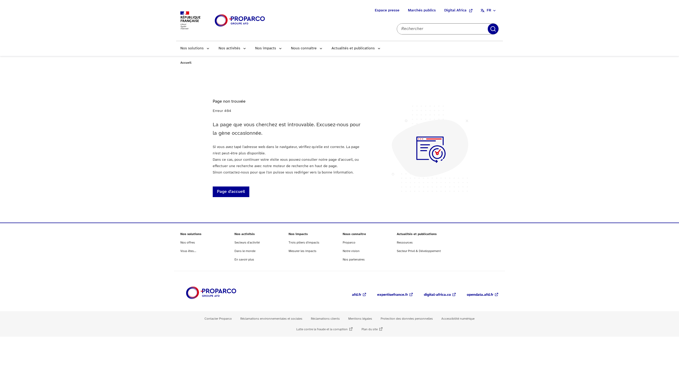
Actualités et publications (353, 48)
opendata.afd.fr (480, 295)
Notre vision (351, 251)
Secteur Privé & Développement (419, 251)
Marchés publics (422, 10)
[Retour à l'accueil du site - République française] (240, 20)
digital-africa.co (437, 295)
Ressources (405, 242)
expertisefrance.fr (392, 295)
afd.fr (356, 295)
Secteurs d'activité (247, 242)
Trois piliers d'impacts (304, 242)
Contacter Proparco (218, 318)
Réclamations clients (325, 318)
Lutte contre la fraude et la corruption (322, 329)
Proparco (349, 242)
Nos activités (229, 48)
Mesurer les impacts (302, 251)
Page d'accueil (231, 191)
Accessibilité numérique (458, 318)
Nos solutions (192, 48)
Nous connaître (304, 48)
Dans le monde (244, 251)
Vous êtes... (188, 251)
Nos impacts (265, 48)
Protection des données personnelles (407, 318)
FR (489, 10)
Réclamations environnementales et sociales (271, 318)
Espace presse (387, 10)
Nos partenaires (354, 259)
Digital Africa (455, 10)
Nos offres (187, 242)
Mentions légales (360, 318)
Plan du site (370, 329)
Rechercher (493, 29)
